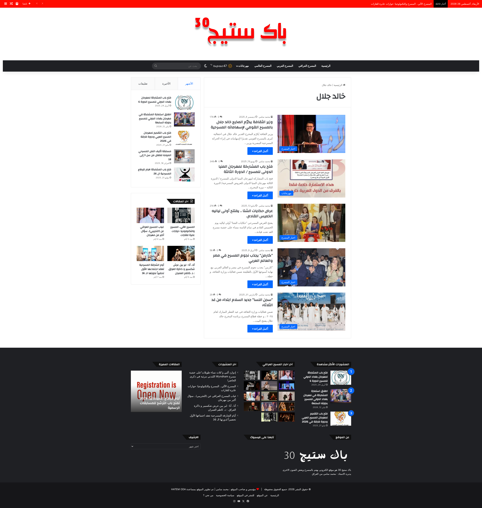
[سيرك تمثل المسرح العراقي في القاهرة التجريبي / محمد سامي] (287, 406)
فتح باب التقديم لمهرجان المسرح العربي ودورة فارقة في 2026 (156, 136)
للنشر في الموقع (245, 495)
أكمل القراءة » (260, 151)
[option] (157, 391)
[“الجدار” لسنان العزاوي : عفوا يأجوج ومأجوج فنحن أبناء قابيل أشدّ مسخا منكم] (252, 385)
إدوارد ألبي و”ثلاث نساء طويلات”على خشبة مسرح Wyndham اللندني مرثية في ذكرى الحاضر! (212, 376)
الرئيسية (325, 66)
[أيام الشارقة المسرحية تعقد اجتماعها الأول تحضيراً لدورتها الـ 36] (150, 253)
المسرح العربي (285, 66)
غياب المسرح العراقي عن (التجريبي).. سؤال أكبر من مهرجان (400, 3)
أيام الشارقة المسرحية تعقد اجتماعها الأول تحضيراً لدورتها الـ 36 (151, 269)
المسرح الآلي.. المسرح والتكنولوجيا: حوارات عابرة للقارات (182, 231)
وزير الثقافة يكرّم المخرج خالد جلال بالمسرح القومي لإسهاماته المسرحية (242, 124)
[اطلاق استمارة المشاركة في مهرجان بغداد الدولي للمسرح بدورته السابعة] (184, 119)
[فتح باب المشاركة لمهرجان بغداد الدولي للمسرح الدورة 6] (184, 103)
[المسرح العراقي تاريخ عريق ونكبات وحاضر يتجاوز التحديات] (287, 417)
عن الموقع (262, 495)
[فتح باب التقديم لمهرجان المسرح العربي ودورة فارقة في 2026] (184, 138)
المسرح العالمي (263, 66)
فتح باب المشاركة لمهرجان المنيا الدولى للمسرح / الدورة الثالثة (246, 169)
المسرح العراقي (307, 66)
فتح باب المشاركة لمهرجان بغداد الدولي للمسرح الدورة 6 (154, 99)
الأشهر (189, 83)
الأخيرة (166, 83)
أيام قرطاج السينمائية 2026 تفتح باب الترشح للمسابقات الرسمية (161, 403)
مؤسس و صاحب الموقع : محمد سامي (235, 489)
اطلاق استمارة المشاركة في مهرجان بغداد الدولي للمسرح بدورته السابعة (155, 118)
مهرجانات (243, 66)
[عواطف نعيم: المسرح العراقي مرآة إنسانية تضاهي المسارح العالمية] (269, 385)
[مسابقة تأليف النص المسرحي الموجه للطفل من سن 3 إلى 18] (184, 156)
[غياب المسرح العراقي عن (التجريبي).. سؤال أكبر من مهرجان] (150, 215)
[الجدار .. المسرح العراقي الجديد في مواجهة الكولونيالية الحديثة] (287, 396)
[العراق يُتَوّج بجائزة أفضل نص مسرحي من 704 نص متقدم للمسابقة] (269, 406)
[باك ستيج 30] (241, 34)
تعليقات (142, 83)
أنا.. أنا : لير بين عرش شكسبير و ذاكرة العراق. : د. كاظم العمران (181, 269)
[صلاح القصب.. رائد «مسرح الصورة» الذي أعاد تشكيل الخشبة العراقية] (252, 375)
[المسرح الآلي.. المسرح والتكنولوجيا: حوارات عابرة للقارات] (181, 215)
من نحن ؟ (208, 495)
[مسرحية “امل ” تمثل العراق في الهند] (269, 417)
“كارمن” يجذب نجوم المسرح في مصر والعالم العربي (243, 258)
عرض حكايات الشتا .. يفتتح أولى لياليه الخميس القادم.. (242, 213)
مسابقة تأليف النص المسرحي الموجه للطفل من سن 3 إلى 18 (154, 155)
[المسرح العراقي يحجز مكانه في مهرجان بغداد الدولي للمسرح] (252, 396)
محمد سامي (264, 116)
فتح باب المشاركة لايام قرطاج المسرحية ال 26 (154, 171)
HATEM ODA (178, 489)
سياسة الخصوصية (225, 495)
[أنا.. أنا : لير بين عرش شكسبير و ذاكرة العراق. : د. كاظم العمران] (181, 253)
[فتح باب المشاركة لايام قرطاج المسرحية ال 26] (184, 174)
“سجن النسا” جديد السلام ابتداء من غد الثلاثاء (242, 302)
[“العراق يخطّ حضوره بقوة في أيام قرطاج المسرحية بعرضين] (269, 396)
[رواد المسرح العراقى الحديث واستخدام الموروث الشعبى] (252, 406)
